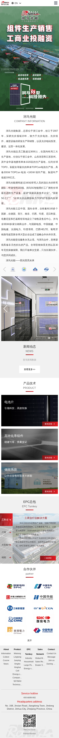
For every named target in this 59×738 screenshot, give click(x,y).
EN (16, 3)
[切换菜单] (55, 3)
